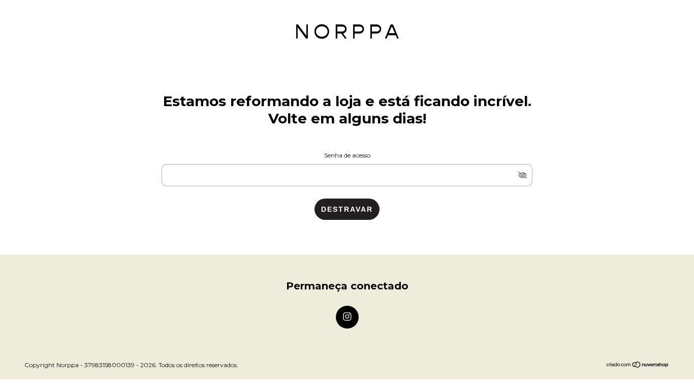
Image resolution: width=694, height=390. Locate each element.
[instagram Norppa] (347, 317)
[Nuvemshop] (638, 365)
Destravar (347, 209)
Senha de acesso (347, 155)
